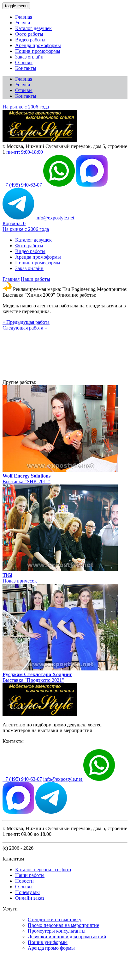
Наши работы (35, 279)
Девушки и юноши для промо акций (67, 936)
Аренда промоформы (38, 45)
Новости (24, 881)
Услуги (22, 22)
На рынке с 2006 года (26, 106)
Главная (23, 17)
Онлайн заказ (29, 898)
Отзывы (23, 62)
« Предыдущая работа (26, 322)
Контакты (25, 68)
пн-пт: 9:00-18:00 (24, 152)
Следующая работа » (25, 327)
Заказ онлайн (29, 56)
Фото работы (29, 34)
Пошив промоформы (37, 51)
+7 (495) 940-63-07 (22, 185)
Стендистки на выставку (54, 919)
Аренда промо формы (51, 948)
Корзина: (14, 223)
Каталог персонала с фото (43, 869)
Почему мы (27, 892)
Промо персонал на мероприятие (63, 925)
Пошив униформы (48, 942)
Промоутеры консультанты (57, 931)
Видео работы (30, 39)
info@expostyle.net (54, 217)
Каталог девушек (33, 28)
